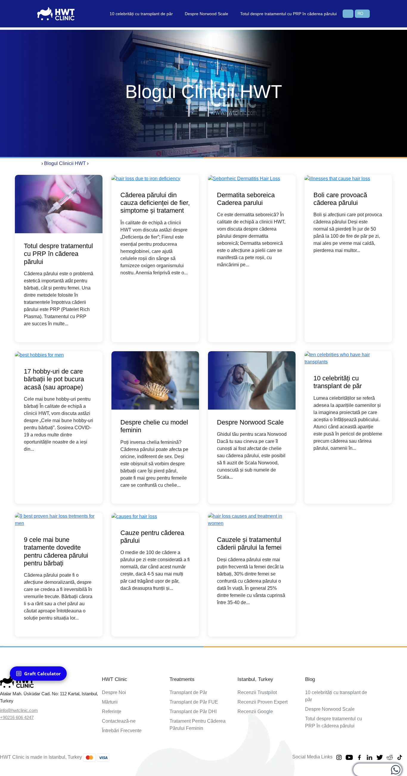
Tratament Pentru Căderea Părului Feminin (198, 725)
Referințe (111, 711)
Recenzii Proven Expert (262, 702)
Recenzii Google (255, 711)
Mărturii (110, 702)
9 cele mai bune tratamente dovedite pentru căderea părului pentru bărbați (56, 551)
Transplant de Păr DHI (193, 711)
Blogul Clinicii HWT (65, 163)
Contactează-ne (119, 721)
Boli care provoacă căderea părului (340, 198)
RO (360, 13)
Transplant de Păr (188, 692)
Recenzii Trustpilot (257, 692)
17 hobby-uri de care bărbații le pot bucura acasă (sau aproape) (54, 379)
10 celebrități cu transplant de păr (141, 13)
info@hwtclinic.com (19, 710)
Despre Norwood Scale (206, 13)
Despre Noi (114, 692)
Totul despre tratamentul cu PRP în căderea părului (288, 13)
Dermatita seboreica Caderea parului (246, 198)
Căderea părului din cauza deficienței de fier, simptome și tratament (155, 202)
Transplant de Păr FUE (194, 702)
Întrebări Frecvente (122, 730)
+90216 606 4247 (17, 717)
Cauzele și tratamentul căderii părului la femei (249, 543)
